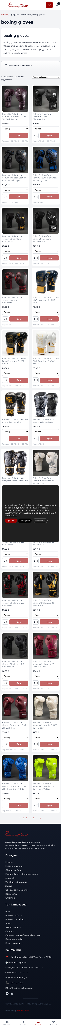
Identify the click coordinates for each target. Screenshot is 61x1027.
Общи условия (13, 870)
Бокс (7, 911)
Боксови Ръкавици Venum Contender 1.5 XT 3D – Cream (45, 725)
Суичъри (9, 931)
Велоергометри (14, 943)
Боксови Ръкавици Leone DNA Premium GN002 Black (15, 361)
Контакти (11, 894)
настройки (11, 515)
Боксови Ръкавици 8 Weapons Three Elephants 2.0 (15, 481)
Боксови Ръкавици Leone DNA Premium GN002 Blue (46, 300)
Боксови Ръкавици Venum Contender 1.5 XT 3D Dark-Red (14, 725)
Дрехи (8, 923)
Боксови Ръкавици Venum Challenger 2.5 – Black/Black (13, 664)
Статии (10, 898)
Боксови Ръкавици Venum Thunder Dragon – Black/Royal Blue (45, 178)
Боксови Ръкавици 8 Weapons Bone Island (43, 420)
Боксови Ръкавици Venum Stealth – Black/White (42, 117)
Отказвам (25, 521)
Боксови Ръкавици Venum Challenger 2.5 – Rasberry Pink (44, 664)
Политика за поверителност (21, 874)
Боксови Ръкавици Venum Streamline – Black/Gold (12, 239)
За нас (8, 886)
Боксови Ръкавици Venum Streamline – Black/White (43, 239)
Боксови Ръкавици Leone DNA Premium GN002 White (46, 361)
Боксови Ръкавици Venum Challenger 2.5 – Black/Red (13, 603)
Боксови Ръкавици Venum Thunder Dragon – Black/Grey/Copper (15, 178)
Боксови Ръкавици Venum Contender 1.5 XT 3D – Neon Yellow (45, 786)
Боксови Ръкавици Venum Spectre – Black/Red (12, 300)
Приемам (11, 521)
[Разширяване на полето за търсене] (49, 5)
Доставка (10, 878)
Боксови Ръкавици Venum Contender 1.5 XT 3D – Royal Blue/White (14, 786)
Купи (18, 136)
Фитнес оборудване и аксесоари (23, 935)
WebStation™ (23, 1010)
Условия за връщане (16, 882)
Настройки (40, 521)
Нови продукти (14, 866)
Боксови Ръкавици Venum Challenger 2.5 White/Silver (43, 481)
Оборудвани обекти (16, 890)
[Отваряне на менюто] (3, 5)
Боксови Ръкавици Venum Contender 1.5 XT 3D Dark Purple (14, 117)
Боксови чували (13, 915)
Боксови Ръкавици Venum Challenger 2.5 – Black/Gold (44, 603)
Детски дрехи (13, 927)
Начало (4, 14)
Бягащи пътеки (14, 939)
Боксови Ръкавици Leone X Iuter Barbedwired (15, 420)
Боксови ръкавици (15, 919)
